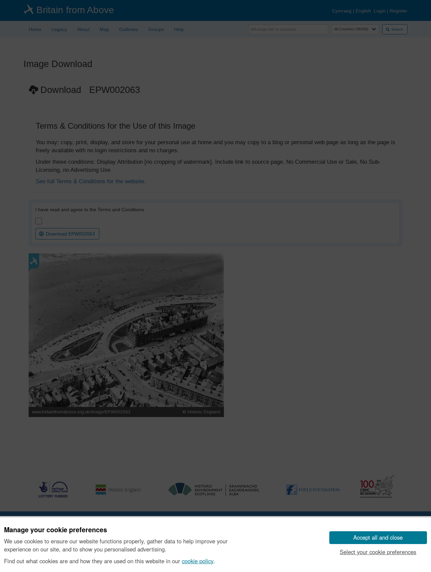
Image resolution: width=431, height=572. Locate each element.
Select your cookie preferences (378, 552)
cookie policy (197, 561)
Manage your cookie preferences (55, 530)
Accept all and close (378, 537)
